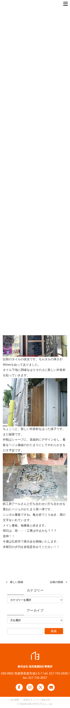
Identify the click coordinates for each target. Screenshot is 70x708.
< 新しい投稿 (14, 582)
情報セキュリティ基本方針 (37, 699)
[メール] (51, 687)
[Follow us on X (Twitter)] (40, 687)
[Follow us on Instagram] (30, 687)
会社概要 (14, 699)
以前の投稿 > (58, 582)
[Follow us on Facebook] (19, 687)
